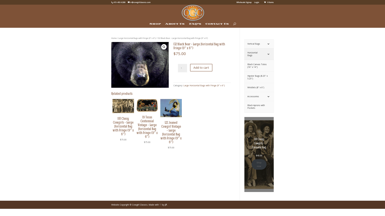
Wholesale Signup (244, 3)
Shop (155, 24)
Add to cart (201, 68)
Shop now (259, 164)
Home (114, 38)
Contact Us (217, 24)
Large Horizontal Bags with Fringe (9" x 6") (137, 38)
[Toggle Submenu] (268, 43)
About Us (175, 24)
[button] (164, 47)
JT (166, 204)
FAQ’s (195, 24)
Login (256, 3)
